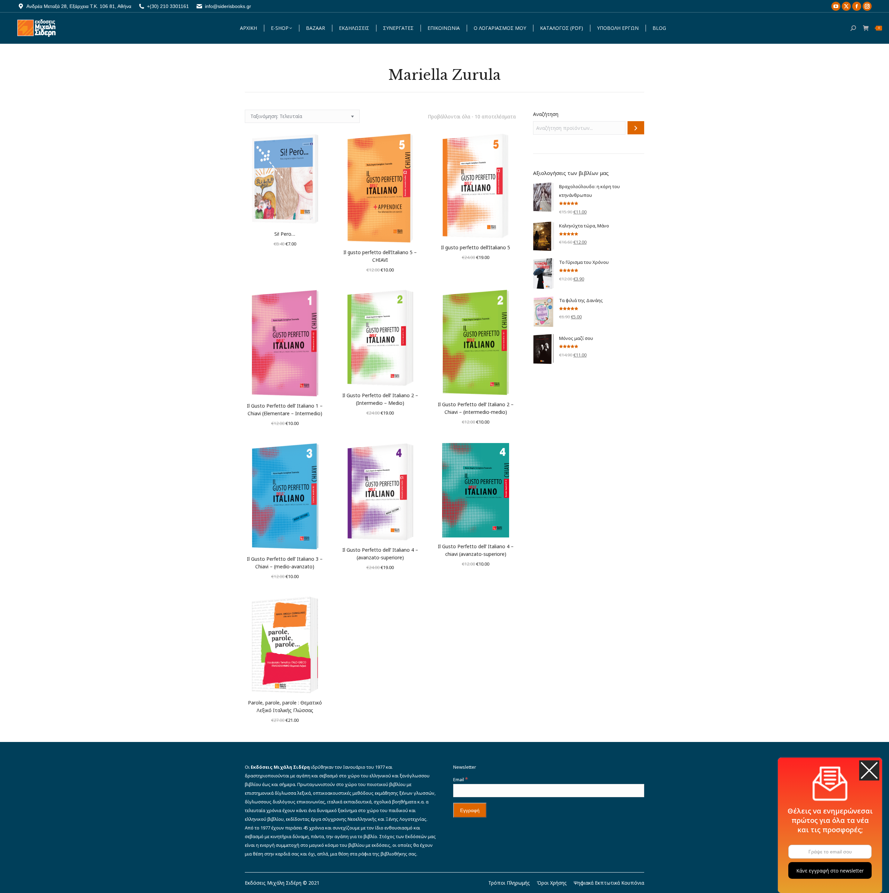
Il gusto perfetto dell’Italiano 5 (475, 247)
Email (460, 779)
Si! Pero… (284, 234)
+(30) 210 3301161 (168, 6)
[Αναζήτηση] (636, 127)
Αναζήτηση (545, 114)
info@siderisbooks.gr (228, 6)
